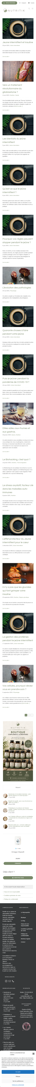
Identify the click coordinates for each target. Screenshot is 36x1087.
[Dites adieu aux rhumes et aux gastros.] (18, 414)
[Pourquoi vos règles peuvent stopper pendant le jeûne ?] (18, 225)
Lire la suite (6, 56)
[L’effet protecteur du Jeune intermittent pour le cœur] (18, 525)
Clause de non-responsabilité (12, 892)
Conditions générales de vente (12, 895)
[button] (33, 1054)
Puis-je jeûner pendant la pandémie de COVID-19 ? (18, 361)
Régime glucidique (20, 578)
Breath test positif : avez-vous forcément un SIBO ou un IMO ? (20, 801)
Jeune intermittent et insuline (18, 26)
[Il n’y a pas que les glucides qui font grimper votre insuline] (18, 573)
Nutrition (16, 76)
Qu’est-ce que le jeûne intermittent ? (18, 172)
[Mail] (10, 981)
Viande (20, 76)
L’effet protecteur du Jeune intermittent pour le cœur (18, 521)
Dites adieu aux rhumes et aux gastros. (18, 410)
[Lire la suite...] (19, 106)
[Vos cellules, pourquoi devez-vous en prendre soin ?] (18, 673)
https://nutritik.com (28, 998)
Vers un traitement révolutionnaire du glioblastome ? (18, 67)
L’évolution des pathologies (18, 273)
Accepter (18, 1072)
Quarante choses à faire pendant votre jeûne (18, 313)
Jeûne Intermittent (18, 32)
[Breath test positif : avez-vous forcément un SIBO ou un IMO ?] (5, 801)
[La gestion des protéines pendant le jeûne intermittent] (18, 623)
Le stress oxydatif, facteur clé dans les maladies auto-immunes (18, 489)
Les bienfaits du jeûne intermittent (18, 122)
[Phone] (13, 981)
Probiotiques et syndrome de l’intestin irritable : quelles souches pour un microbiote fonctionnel (20, 809)
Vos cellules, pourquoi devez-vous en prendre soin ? (18, 670)
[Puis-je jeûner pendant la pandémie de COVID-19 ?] (18, 364)
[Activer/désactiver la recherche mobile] (29, 8)
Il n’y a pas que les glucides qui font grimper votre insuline (18, 570)
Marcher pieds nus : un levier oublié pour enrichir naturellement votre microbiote (19, 825)
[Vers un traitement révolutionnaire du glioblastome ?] (18, 71)
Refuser (18, 1076)
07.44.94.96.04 (29, 992)
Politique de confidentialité (18, 1084)
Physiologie (18, 279)
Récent (18, 787)
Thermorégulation (21, 462)
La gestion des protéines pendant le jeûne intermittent (18, 619)
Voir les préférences (18, 1081)
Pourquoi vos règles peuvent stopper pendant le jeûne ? (18, 221)
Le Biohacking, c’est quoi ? (16, 459)
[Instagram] (6, 981)
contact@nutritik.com (26, 996)
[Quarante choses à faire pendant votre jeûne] (18, 316)
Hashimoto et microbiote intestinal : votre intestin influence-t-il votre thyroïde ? (19, 794)
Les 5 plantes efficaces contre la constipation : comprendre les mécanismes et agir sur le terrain (20, 818)
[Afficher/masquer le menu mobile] (32, 8)
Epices (15, 418)
